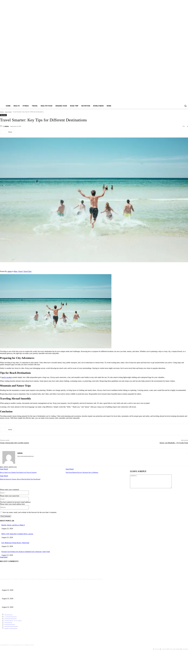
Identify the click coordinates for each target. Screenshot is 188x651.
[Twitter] (27, 132)
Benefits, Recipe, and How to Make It (13, 525)
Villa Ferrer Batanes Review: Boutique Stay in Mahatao (82, 472)
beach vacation (7, 377)
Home (2, 112)
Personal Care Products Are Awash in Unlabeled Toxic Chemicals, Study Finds (25, 551)
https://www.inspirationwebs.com (25, 456)
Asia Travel (8, 112)
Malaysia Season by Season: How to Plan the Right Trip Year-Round (20, 479)
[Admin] (1, 126)
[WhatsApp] (43, 132)
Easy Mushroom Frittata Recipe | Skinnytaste (15, 543)
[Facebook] (20, 132)
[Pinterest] (35, 132)
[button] (185, 105)
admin (10, 271)
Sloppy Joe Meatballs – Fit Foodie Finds (174, 443)
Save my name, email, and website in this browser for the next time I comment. (30, 512)
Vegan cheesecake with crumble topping (14, 443)
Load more (4, 557)
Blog (15, 271)
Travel (20, 271)
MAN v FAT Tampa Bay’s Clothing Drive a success (17, 534)
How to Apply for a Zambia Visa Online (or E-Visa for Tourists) (18, 472)
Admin (7, 126)
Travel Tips (27, 271)
